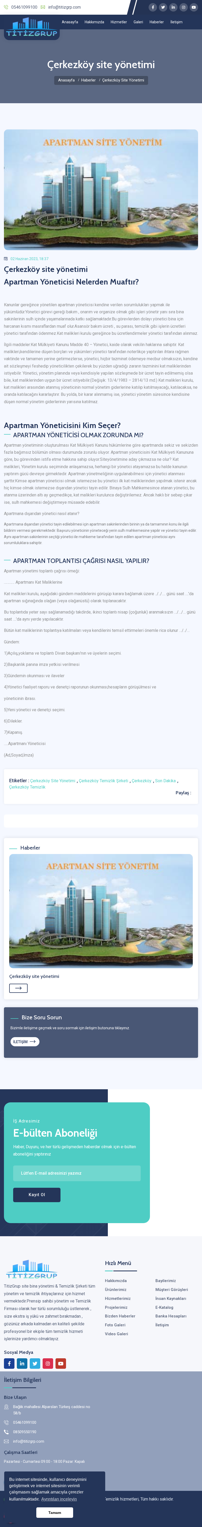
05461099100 (24, 7)
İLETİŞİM (20, 1042)
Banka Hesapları (170, 1316)
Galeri (138, 22)
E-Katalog (164, 1307)
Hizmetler (119, 22)
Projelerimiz (116, 1307)
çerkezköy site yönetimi (52, 781)
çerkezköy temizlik (27, 787)
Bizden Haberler (120, 1316)
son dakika (165, 781)
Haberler (157, 22)
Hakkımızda (94, 22)
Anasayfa (70, 22)
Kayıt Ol (37, 1194)
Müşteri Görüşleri (171, 1289)
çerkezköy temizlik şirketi (103, 781)
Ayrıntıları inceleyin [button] (59, 1499)
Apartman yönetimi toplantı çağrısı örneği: (42, 570)
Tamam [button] (54, 1512)
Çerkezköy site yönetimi (34, 976)
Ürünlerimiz (116, 1289)
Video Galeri (116, 1334)
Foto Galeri (115, 1325)
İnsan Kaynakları (170, 1298)
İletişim (176, 22)
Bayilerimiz (165, 1280)
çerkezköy (142, 781)
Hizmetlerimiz (118, 1298)
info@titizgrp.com (64, 7)
